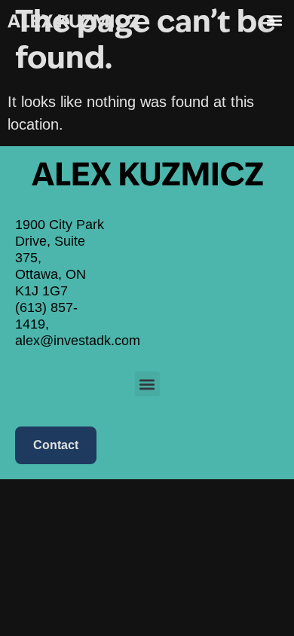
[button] (274, 20)
